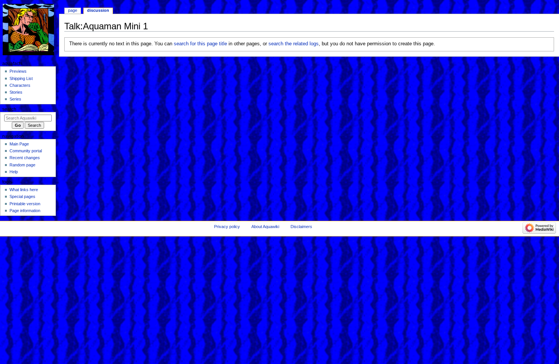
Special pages (22, 196)
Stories (16, 92)
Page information (25, 210)
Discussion (98, 10)
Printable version (25, 203)
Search (9, 109)
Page (72, 10)
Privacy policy (227, 226)
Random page (22, 165)
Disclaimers (301, 226)
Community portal (26, 150)
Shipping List (21, 78)
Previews (18, 71)
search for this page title (200, 43)
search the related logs (293, 43)
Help (14, 171)
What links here (24, 189)
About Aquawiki (265, 226)
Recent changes (25, 157)
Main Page (19, 144)
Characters (20, 85)
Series (15, 99)
